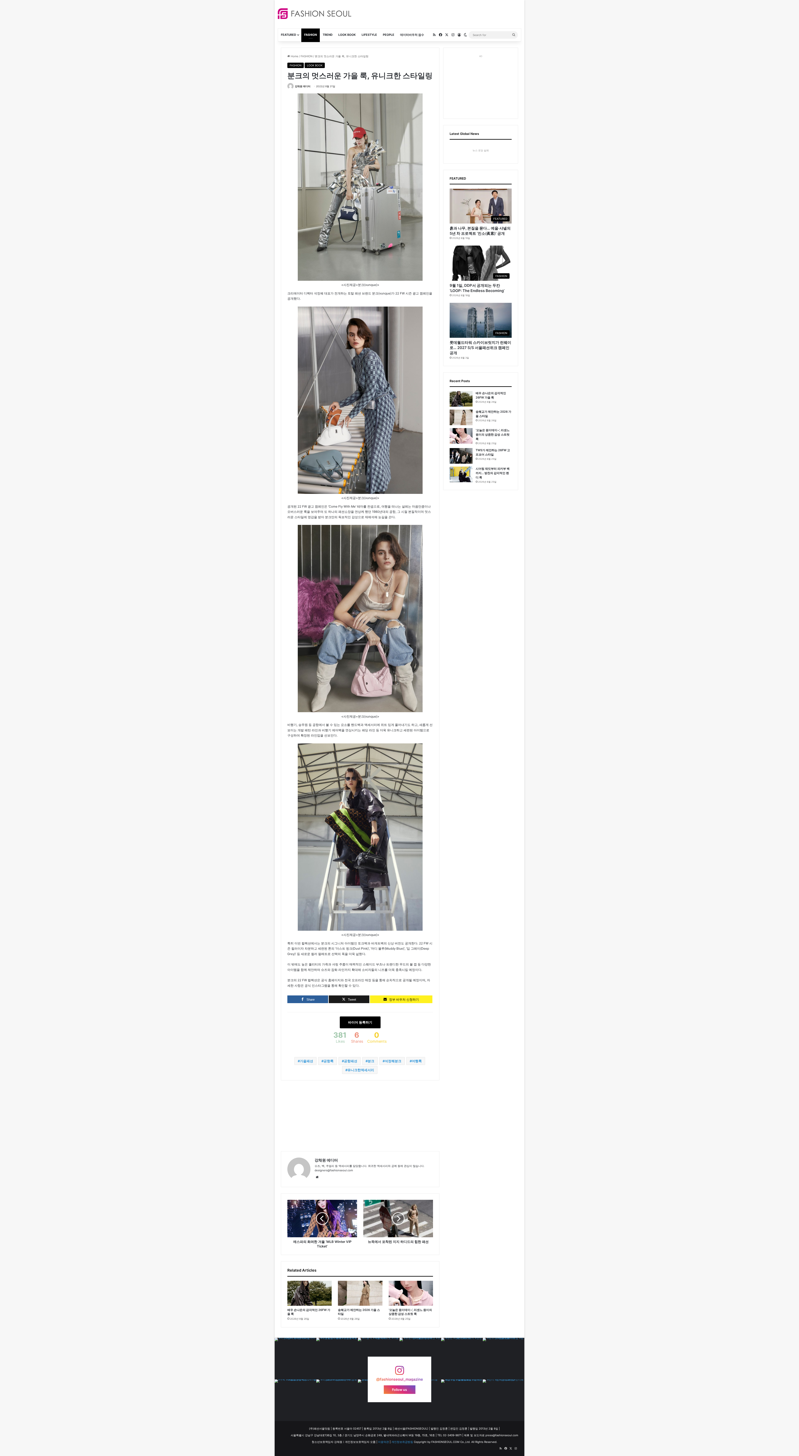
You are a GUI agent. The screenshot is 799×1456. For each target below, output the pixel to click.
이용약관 (383, 1442)
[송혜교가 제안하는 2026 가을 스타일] (360, 1293)
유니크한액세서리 (360, 1070)
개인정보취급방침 (402, 1442)
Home (294, 56)
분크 (371, 1061)
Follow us (399, 1390)
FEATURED (288, 34)
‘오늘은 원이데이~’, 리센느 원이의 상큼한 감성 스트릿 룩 (493, 434)
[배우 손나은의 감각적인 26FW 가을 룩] (309, 1293)
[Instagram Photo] (295, 1358)
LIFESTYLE (369, 34)
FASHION (310, 34)
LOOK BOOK (347, 34)
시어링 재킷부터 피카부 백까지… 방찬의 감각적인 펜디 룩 (493, 473)
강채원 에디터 (302, 86)
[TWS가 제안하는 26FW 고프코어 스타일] (461, 456)
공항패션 (350, 1061)
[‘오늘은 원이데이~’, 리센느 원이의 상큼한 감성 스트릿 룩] (411, 1293)
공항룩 (329, 1061)
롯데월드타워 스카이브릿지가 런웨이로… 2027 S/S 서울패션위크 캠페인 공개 (480, 347)
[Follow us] (399, 1372)
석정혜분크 (393, 1061)
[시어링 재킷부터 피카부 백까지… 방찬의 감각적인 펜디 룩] (461, 474)
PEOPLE (388, 34)
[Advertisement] (436, 13)
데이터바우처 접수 (412, 34)
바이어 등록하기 (360, 1022)
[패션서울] (314, 13)
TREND (328, 34)
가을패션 (306, 1061)
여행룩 (417, 1061)
